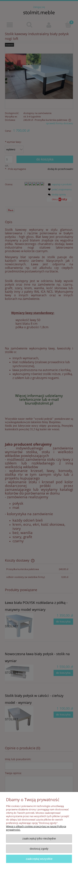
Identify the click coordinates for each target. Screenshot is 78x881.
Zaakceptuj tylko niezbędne (39, 838)
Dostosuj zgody (39, 848)
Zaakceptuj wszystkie (39, 858)
